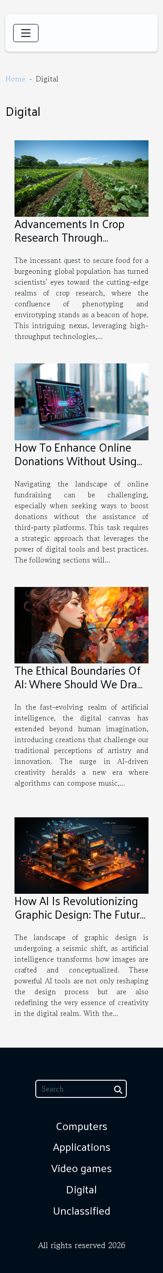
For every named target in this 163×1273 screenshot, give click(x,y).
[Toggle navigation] (25, 33)
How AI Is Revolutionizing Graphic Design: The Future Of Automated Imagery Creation (80, 920)
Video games (81, 1168)
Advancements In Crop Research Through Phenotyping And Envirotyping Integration (72, 243)
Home (15, 78)
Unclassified (81, 1210)
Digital (81, 1189)
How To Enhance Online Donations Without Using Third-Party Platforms (75, 460)
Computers (81, 1125)
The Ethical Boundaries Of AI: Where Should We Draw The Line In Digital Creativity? (80, 690)
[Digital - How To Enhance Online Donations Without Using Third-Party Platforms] (81, 400)
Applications (81, 1146)
